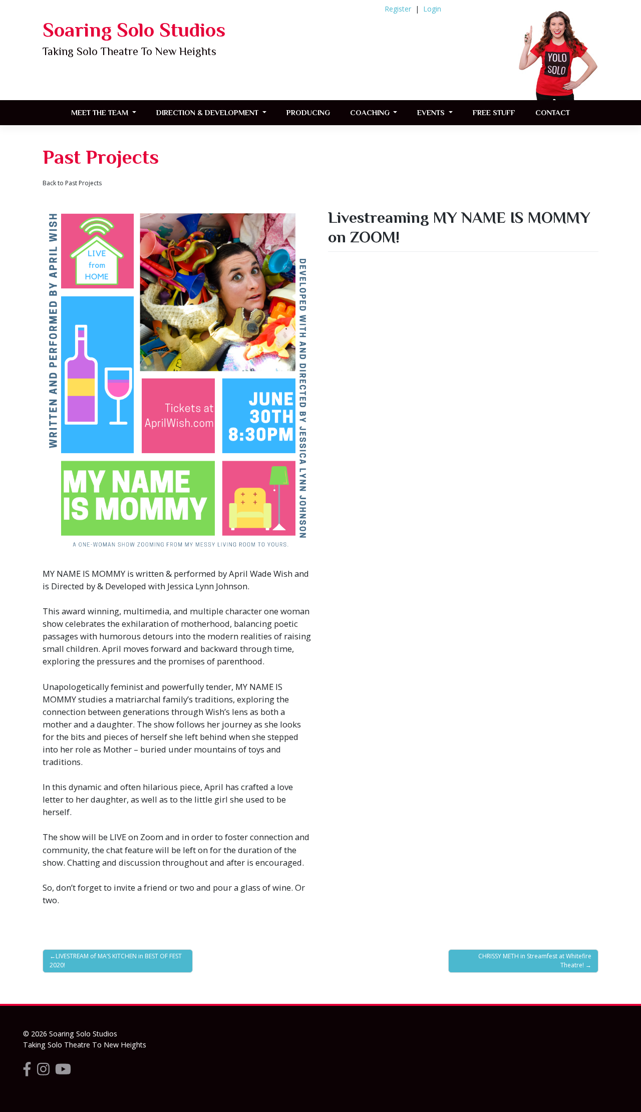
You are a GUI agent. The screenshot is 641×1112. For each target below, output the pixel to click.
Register (398, 9)
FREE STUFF (494, 112)
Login (432, 9)
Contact (552, 112)
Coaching (371, 112)
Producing (308, 112)
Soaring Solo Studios (134, 30)
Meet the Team (100, 112)
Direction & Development (208, 112)
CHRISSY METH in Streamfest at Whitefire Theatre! (534, 960)
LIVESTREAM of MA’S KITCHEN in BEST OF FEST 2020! (116, 960)
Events (432, 112)
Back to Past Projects (72, 183)
